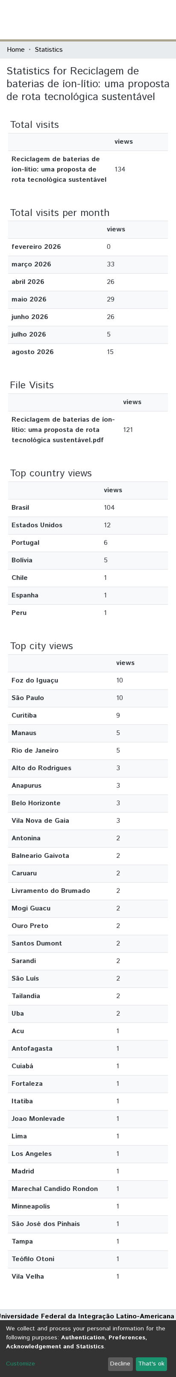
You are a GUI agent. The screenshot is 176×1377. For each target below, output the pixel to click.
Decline (120, 1363)
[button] (119, 20)
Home (16, 50)
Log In (137, 19)
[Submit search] (107, 20)
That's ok (151, 1363)
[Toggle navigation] (164, 19)
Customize (20, 1363)
